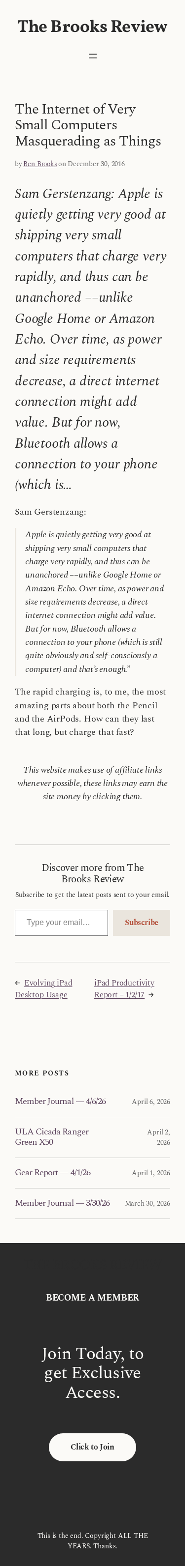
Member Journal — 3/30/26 (62, 1203)
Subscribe (141, 922)
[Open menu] (93, 56)
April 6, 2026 (151, 1102)
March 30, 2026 (147, 1203)
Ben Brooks (40, 164)
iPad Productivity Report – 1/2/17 (124, 989)
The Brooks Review (92, 27)
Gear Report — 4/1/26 (52, 1173)
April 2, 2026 (158, 1137)
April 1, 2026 (151, 1173)
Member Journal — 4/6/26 (60, 1101)
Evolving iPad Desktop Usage (44, 989)
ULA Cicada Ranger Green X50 (51, 1137)
